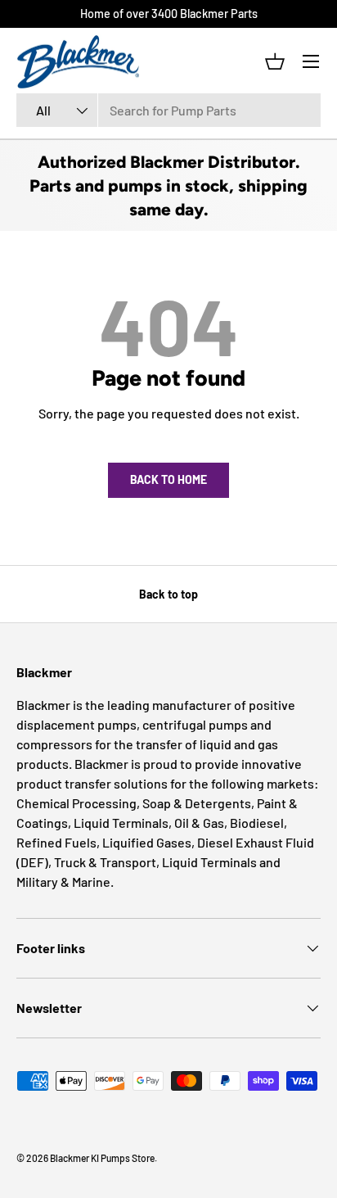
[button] (275, 61)
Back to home (168, 479)
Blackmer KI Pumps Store (102, 1158)
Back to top (168, 594)
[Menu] (311, 61)
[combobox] (168, 110)
